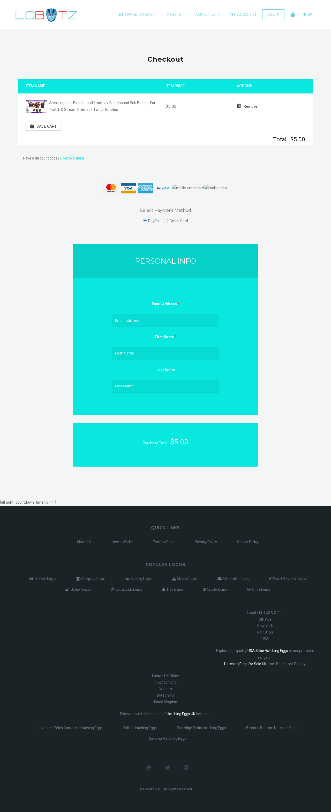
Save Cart (46, 126)
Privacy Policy (206, 542)
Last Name (165, 370)
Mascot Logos (186, 579)
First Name (165, 337)
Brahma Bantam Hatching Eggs (271, 728)
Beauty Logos (80, 589)
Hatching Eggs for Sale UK (245, 664)
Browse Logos (136, 14)
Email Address (165, 304)
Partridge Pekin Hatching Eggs (201, 728)
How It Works (122, 542)
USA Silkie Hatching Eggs (267, 651)
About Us (205, 14)
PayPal (154, 221)
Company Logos (92, 579)
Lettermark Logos (128, 589)
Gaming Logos (140, 579)
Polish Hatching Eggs (140, 728)
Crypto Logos (216, 589)
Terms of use (164, 542)
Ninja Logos (260, 589)
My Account (243, 14)
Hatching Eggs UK (181, 714)
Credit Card (179, 221)
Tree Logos (174, 589)
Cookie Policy (248, 542)
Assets (174, 14)
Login (273, 14)
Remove (250, 106)
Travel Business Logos (289, 579)
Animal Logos (44, 579)
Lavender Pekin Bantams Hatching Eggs (70, 728)
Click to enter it (72, 158)
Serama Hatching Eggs (167, 738)
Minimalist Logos (235, 579)
